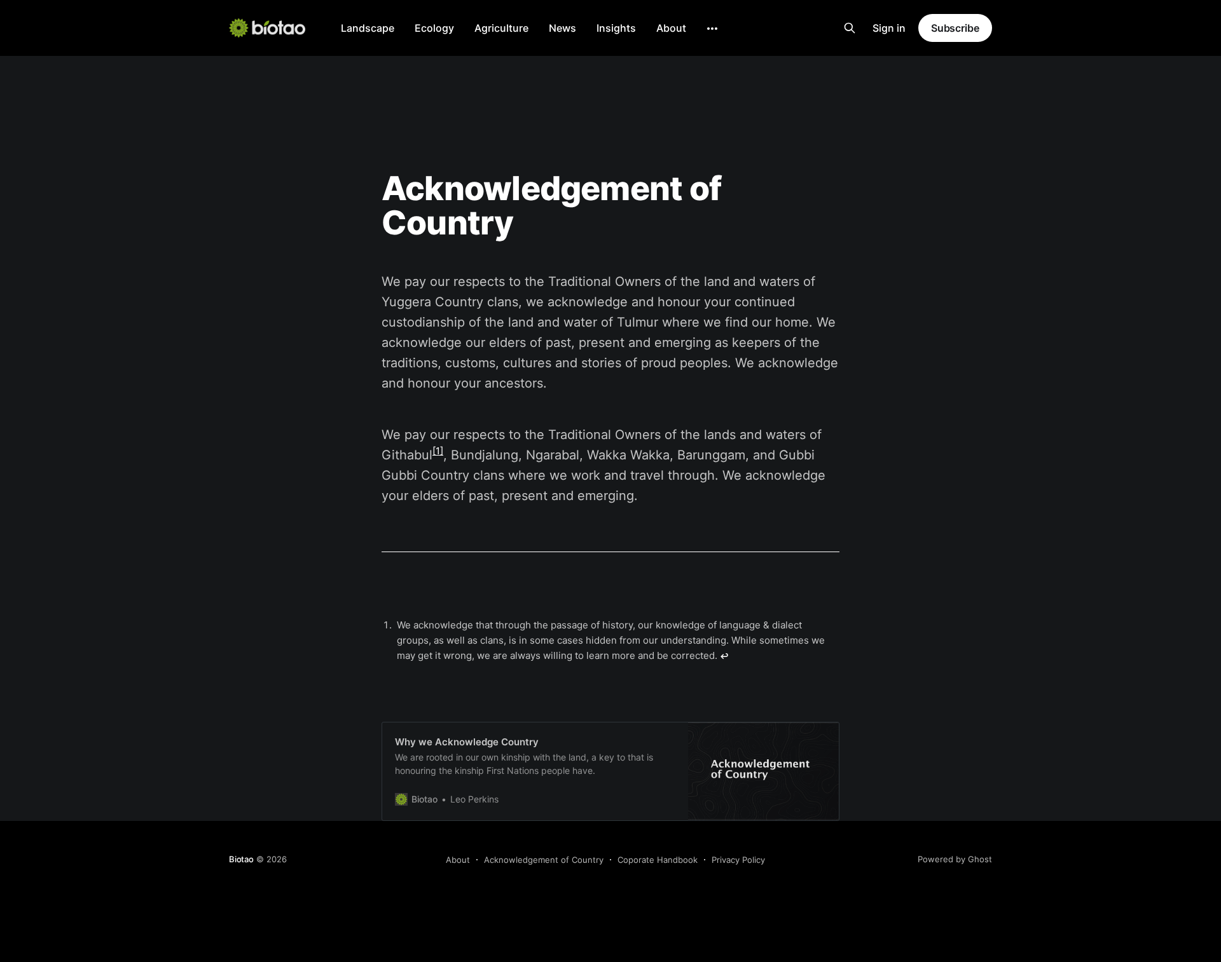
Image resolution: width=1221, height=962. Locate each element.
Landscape (367, 28)
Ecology (434, 28)
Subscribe (955, 28)
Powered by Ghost (955, 859)
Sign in (889, 28)
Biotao (241, 859)
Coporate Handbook (657, 860)
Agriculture (501, 28)
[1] (437, 451)
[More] (712, 28)
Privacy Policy (738, 860)
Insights (616, 28)
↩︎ (724, 656)
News (562, 28)
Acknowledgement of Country (544, 860)
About (671, 28)
